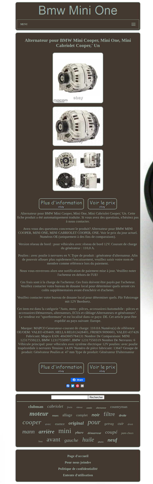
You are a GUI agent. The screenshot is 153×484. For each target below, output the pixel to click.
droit (130, 424)
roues (55, 415)
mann (28, 431)
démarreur (94, 433)
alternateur (101, 408)
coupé (111, 432)
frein (69, 407)
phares (101, 442)
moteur (38, 413)
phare (79, 432)
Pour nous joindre (78, 462)
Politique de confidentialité (78, 469)
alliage (67, 415)
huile (88, 439)
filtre (109, 414)
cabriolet (55, 406)
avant (53, 439)
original (76, 423)
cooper (32, 422)
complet (82, 415)
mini (64, 431)
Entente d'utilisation (78, 475)
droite (122, 415)
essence (60, 424)
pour (94, 422)
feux (40, 441)
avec (48, 424)
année (89, 408)
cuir (121, 423)
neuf (112, 440)
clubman (35, 406)
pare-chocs (127, 433)
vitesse (79, 407)
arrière (46, 432)
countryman (118, 407)
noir (96, 414)
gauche (71, 440)
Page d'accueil (77, 456)
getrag (109, 424)
